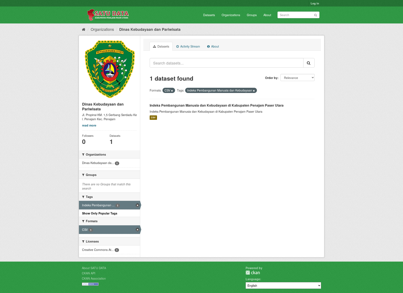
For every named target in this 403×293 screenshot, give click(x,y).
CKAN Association (94, 278)
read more (89, 125)
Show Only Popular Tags (99, 213)
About (267, 15)
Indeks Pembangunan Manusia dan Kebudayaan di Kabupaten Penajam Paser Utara (217, 105)
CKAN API (88, 273)
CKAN (253, 272)
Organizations (231, 15)
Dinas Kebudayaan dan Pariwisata (150, 29)
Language (253, 279)
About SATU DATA (94, 268)
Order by (271, 78)
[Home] (83, 29)
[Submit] (315, 14)
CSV (153, 117)
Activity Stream (189, 46)
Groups (252, 15)
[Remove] (172, 90)
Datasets (209, 15)
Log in (315, 3)
